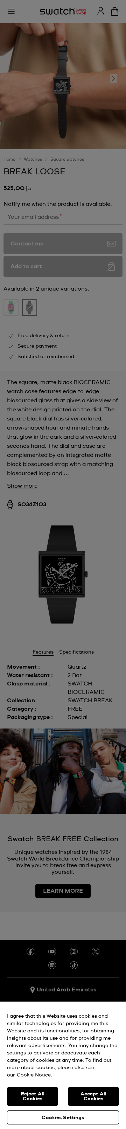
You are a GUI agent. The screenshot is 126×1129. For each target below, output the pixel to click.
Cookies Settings (63, 1117)
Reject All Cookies (32, 1096)
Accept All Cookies (93, 1096)
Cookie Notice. (34, 1075)
